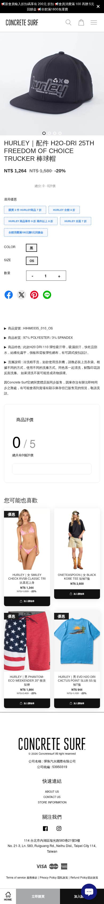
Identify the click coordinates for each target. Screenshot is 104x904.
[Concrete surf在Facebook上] (45, 831)
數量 (7, 272)
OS (32, 260)
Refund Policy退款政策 (84, 877)
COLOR (9, 246)
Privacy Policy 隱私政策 (54, 877)
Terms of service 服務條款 (21, 877)
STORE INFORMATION (52, 802)
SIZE (7, 259)
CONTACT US (52, 797)
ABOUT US (52, 791)
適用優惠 (10, 199)
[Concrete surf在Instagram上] (59, 831)
